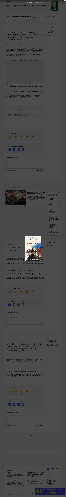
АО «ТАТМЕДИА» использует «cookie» (15, 491)
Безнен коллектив (33, 20)
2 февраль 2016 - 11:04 (10, 354)
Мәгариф (10, 28)
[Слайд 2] (24, 206)
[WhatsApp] (23, 149)
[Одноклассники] (14, 149)
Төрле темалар (33, 451)
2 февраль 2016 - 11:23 (10, 43)
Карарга (53, 493)
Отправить (39, 170)
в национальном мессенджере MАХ (17, 115)
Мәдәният (10, 243)
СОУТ (8, 20)
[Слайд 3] (25, 206)
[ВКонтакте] (9, 149)
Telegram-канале (13, 109)
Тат (49, 16)
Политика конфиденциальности (14, 494)
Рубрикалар (22, 20)
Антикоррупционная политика (14, 491)
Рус (42, 16)
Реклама (14, 20)
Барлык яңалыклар (54, 235)
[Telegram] (18, 149)
